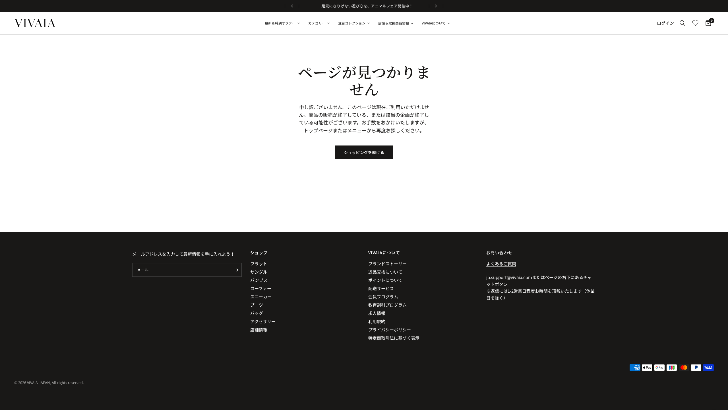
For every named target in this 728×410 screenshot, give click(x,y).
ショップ (259, 253)
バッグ (256, 313)
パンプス (259, 280)
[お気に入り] (695, 23)
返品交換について (385, 272)
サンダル (258, 272)
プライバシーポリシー (389, 330)
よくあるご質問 (501, 263)
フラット (258, 263)
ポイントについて (385, 280)
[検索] (682, 23)
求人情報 (376, 313)
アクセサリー (263, 321)
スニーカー (261, 297)
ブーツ (256, 305)
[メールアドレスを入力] (236, 270)
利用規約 (376, 321)
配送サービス (381, 288)
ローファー (260, 288)
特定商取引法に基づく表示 (393, 338)
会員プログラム (383, 297)
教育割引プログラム (387, 305)
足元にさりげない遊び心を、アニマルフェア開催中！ (364, 6)
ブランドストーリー (387, 263)
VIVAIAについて (384, 253)
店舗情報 (258, 330)
